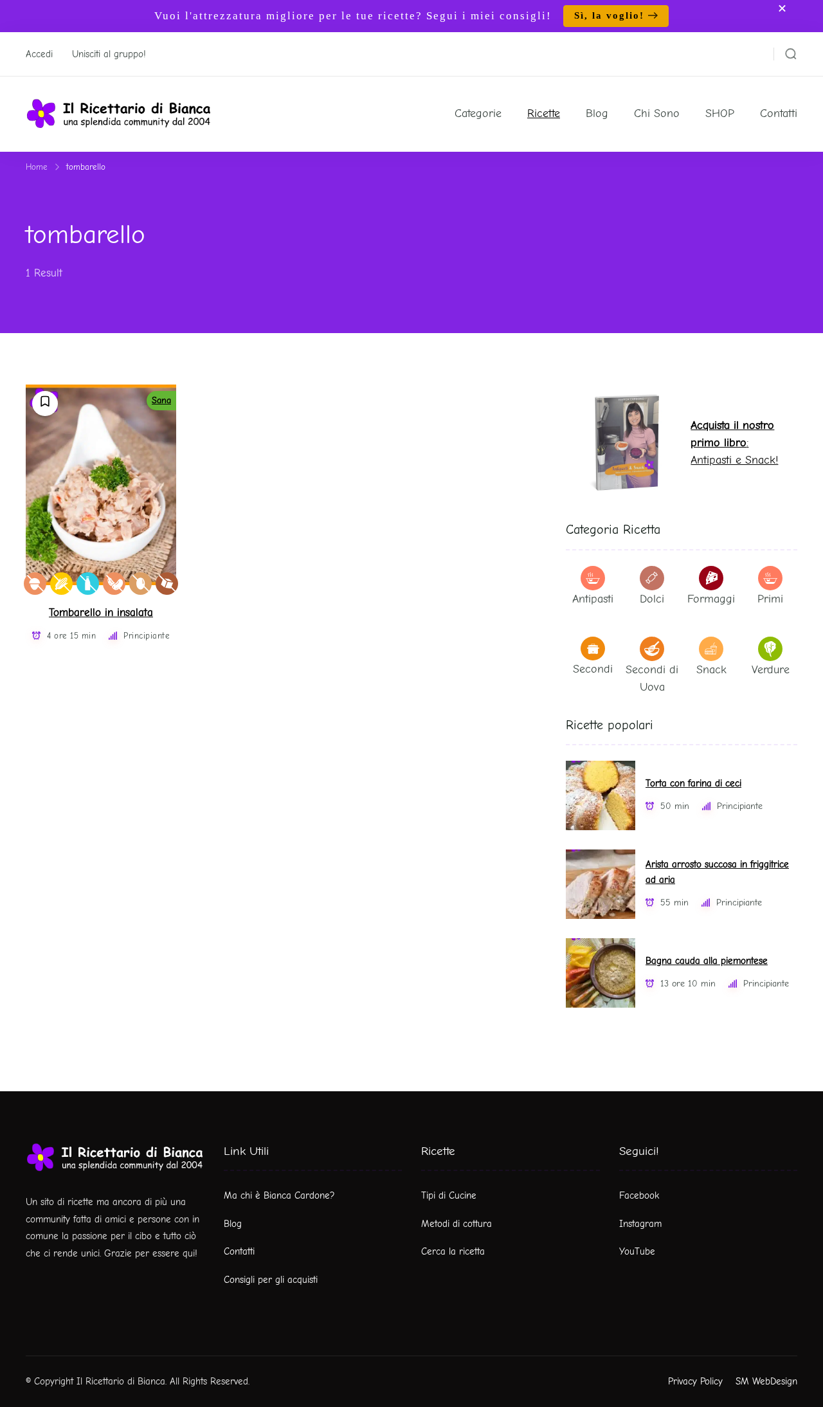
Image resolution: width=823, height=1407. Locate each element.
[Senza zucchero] (167, 583)
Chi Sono (657, 113)
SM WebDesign (766, 1381)
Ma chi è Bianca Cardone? (279, 1195)
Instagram (640, 1224)
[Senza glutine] (61, 583)
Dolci (652, 599)
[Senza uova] (140, 583)
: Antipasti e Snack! (734, 443)
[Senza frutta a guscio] (35, 583)
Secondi (593, 669)
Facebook (639, 1195)
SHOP (719, 113)
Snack (711, 669)
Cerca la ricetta (453, 1251)
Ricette (543, 113)
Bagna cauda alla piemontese (707, 961)
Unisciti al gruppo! (109, 54)
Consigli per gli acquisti (271, 1279)
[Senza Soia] (114, 583)
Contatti (778, 113)
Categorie (478, 113)
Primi (770, 599)
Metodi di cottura (456, 1224)
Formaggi (711, 599)
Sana (161, 400)
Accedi (39, 54)
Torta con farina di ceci (693, 783)
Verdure (771, 669)
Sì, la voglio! (609, 15)
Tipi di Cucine (448, 1195)
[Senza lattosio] (88, 583)
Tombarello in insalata (101, 612)
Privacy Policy (695, 1381)
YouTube (637, 1251)
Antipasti (592, 599)
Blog (597, 113)
